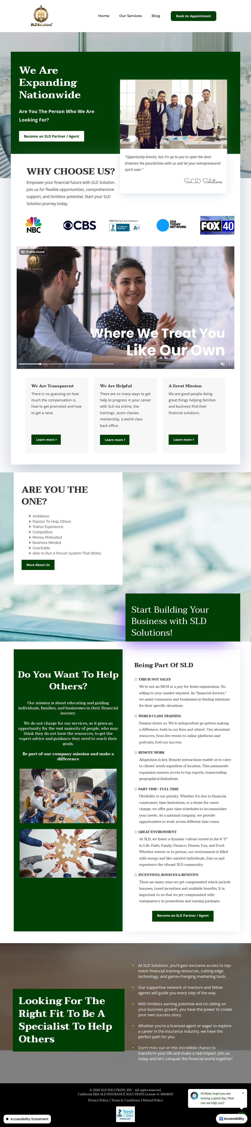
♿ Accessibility (231, 1118)
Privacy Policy (98, 1100)
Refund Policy (153, 1100)
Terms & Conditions (125, 1100)
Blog (156, 16)
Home (103, 16)
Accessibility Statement (29, 1119)
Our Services (130, 16)
